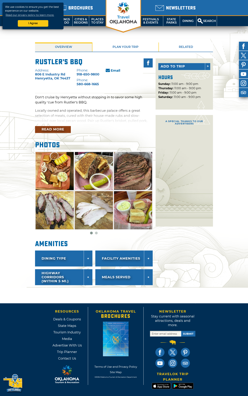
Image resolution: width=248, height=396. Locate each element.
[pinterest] (243, 64)
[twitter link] (172, 352)
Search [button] (209, 21)
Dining (188, 21)
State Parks (171, 21)
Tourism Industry (67, 332)
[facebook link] (159, 352)
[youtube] (243, 74)
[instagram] (243, 83)
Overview (63, 47)
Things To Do (64, 21)
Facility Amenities (121, 258)
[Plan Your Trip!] (13, 383)
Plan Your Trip (126, 47)
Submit (188, 333)
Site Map (116, 372)
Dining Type (54, 258)
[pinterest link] (185, 352)
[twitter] (243, 55)
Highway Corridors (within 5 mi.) (55, 277)
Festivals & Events (151, 21)
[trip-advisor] (243, 92)
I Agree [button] (33, 23)
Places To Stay (97, 21)
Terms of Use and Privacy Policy (115, 366)
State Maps (67, 326)
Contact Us (67, 358)
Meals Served (116, 277)
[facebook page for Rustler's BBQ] (148, 62)
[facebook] (243, 46)
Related (186, 47)
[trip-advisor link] (185, 363)
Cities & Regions (81, 21)
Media (67, 339)
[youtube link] (159, 363)
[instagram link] (172, 363)
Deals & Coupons (67, 319)
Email (115, 71)
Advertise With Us (67, 345)
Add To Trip (173, 66)
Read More (53, 129)
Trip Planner (67, 352)
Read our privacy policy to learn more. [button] (30, 15)
